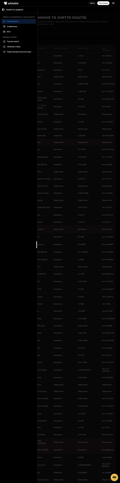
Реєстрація (103, 3)
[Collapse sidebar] (3, 9)
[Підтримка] (114, 477)
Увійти (92, 3)
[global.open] (113, 3)
